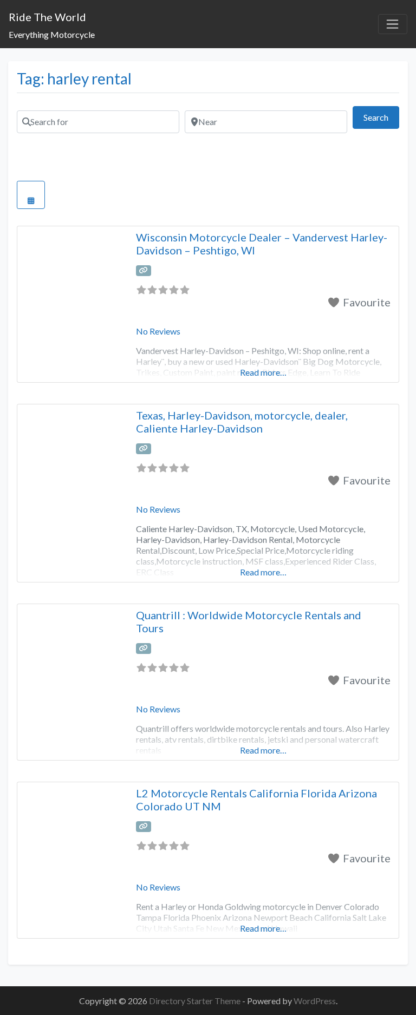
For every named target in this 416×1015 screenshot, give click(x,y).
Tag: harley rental (74, 78)
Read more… (263, 372)
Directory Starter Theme (195, 1001)
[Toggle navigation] (392, 24)
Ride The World (47, 16)
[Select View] (31, 195)
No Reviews (158, 331)
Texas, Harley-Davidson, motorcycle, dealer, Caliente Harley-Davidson (242, 422)
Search (381, 117)
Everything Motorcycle (52, 34)
